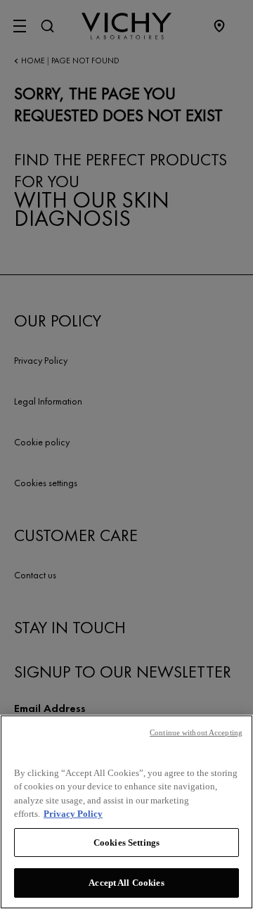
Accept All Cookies (126, 882)
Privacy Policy (73, 813)
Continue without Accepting (196, 732)
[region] (126, 812)
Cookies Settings (126, 842)
